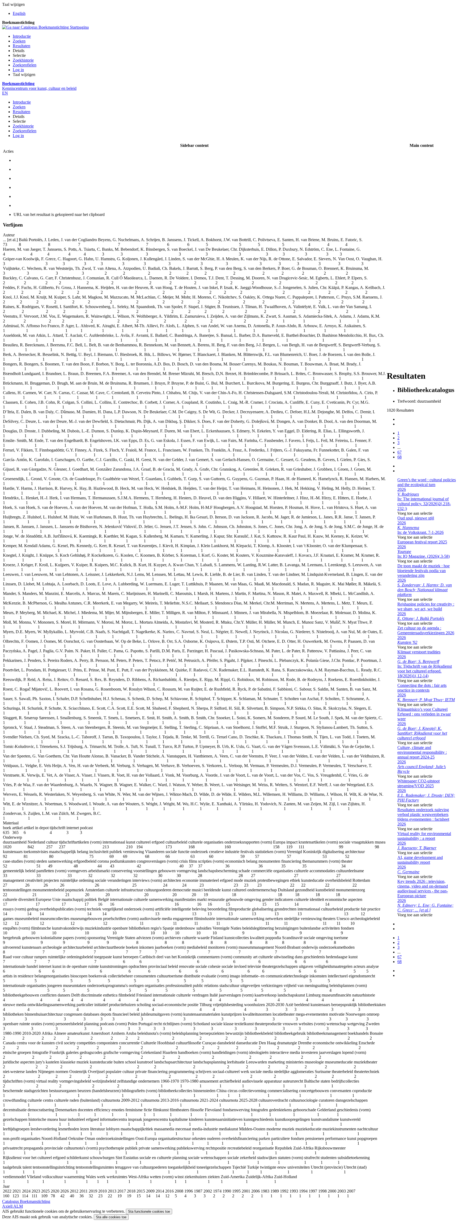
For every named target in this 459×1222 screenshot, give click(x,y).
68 (399, 457)
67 (399, 452)
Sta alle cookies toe (111, 1217)
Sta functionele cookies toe (149, 1212)
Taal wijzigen (24, 74)
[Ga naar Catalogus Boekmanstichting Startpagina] (45, 27)
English (19, 13)
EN (5, 93)
